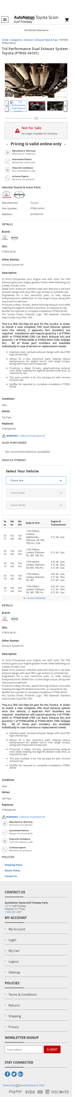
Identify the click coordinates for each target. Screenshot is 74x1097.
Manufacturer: (10, 202)
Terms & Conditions (23, 994)
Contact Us (11, 876)
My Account (17, 929)
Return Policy (12, 870)
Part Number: (9, 208)
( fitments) (36, 598)
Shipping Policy (13, 864)
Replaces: (7, 214)
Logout (14, 961)
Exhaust (28, 39)
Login (12, 940)
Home (5, 39)
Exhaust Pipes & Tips (46, 39)
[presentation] (7, 106)
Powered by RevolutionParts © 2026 (23, 1085)
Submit (52, 1049)
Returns (14, 1005)
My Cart (14, 951)
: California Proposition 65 (25, 435)
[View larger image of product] (18, 106)
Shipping (15, 1016)
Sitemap (14, 972)
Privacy (14, 1027)
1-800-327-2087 (13, 911)
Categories (16, 39)
